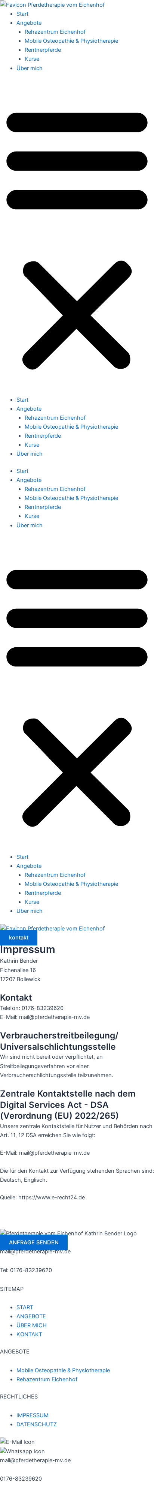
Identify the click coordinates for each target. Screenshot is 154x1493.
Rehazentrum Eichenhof (55, 32)
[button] (77, 238)
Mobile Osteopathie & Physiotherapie (71, 41)
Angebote (28, 23)
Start (22, 14)
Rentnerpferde (43, 50)
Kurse (32, 59)
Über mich (29, 68)
